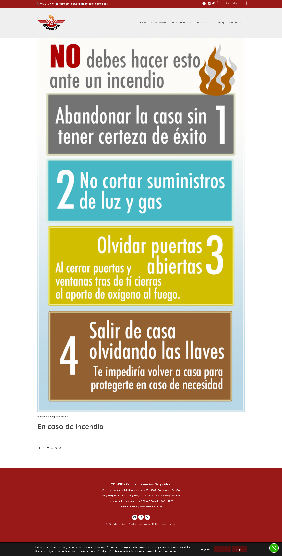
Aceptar (239, 549)
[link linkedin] (209, 3)
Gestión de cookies (139, 524)
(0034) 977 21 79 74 (115, 495)
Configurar (204, 549)
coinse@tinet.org (69, 3)
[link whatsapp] (213, 3)
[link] (51, 22)
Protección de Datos (151, 506)
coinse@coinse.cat (96, 3)
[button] (204, 22)
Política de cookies (116, 524)
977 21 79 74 (47, 3)
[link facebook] (204, 3)
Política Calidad (128, 506)
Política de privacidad (164, 524)
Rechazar (222, 549)
